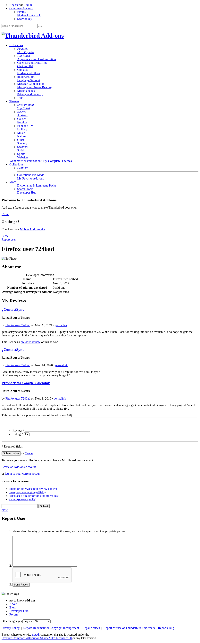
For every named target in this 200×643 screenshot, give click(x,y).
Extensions (16, 45)
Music (21, 132)
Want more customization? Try (40, 161)
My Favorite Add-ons (30, 178)
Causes (21, 118)
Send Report (21, 584)
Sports (21, 154)
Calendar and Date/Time (32, 62)
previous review (30, 342)
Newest (21, 111)
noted (35, 634)
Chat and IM (25, 66)
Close (5, 214)
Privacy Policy (11, 628)
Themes (14, 101)
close (5, 510)
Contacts (22, 69)
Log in (28, 4)
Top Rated (23, 55)
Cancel (29, 453)
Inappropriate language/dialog (27, 492)
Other (20, 140)
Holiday (22, 129)
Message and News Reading (34, 87)
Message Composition (31, 83)
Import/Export (26, 76)
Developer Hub (26, 192)
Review (18, 430)
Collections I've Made (30, 175)
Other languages (12, 621)
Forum (13, 614)
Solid (20, 150)
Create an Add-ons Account (19, 467)
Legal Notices (92, 628)
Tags (20, 97)
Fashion (22, 122)
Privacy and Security (30, 94)
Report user (9, 239)
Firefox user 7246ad (17, 325)
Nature (21, 136)
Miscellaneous (26, 90)
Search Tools (25, 189)
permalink (61, 325)
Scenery (22, 143)
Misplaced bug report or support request (33, 495)
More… (14, 182)
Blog (12, 607)
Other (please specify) (22, 499)
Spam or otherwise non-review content (33, 488)
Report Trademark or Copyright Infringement (51, 628)
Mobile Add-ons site (32, 229)
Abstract (22, 115)
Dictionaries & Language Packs (36, 185)
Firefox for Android (29, 15)
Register (14, 4)
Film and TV (25, 125)
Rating (17, 434)
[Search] (40, 26)
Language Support (28, 80)
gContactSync (13, 309)
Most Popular (25, 52)
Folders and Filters (28, 73)
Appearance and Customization (36, 59)
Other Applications (21, 8)
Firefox (21, 11)
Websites (22, 157)
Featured (22, 48)
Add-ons (52, 35)
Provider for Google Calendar (26, 383)
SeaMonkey (24, 18)
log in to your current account (23, 473)
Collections (16, 164)
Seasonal (22, 147)
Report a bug (166, 628)
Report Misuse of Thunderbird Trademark (130, 628)
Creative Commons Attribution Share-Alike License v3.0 (37, 638)
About (13, 604)
